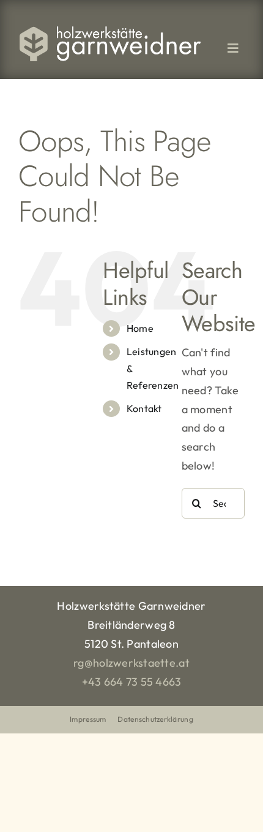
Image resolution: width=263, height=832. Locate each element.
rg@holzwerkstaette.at (131, 663)
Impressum (88, 719)
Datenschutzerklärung (155, 719)
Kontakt (144, 408)
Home (140, 328)
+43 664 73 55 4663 (132, 682)
